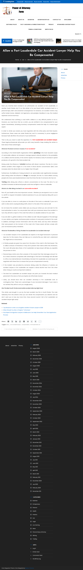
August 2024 (36, 393)
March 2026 (36, 352)
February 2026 (37, 355)
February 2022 (37, 435)
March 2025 (36, 380)
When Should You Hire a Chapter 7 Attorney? (16, 310)
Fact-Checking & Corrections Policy (32, 24)
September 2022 (37, 421)
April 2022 (35, 428)
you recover (29, 2)
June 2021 (35, 463)
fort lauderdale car (35, 324)
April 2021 (35, 470)
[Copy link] (40, 321)
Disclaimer (67, 19)
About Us (21, 19)
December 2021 (37, 442)
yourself (21, 2)
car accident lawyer (15, 324)
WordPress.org (37, 559)
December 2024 (37, 383)
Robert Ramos (17, 93)
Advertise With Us (43, 19)
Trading (35, 539)
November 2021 (37, 446)
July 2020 (35, 484)
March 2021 (36, 474)
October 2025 (36, 362)
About (12, 19)
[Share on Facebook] (8, 321)
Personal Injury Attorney (39, 532)
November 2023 (37, 404)
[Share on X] (12, 321)
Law (6, 90)
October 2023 (36, 407)
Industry (35, 514)
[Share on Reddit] (27, 321)
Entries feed (36, 552)
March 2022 (36, 432)
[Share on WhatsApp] (20, 321)
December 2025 (37, 359)
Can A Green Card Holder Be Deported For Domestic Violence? (16, 329)
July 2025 (35, 369)
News (34, 528)
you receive (38, 2)
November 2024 (37, 387)
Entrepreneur (36, 504)
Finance (35, 507)
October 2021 (36, 449)
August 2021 (36, 456)
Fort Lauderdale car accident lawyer (45, 140)
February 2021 (36, 477)
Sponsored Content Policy (66, 24)
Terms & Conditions (34, 29)
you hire (46, 2)
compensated (25, 324)
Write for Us (49, 29)
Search (77, 34)
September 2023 (37, 411)
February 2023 (37, 414)
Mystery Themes (29, 568)
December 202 (37, 491)
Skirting (35, 535)
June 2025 (35, 373)
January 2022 (36, 439)
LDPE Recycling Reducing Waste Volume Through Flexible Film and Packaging (41, 40)
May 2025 (35, 376)
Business (35, 500)
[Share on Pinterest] (23, 321)
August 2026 (36, 348)
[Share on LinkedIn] (16, 321)
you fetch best (56, 2)
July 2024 (35, 397)
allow (7, 324)
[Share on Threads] (35, 321)
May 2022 (35, 425)
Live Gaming (36, 525)
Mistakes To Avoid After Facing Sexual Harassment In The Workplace (45, 329)
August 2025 (36, 366)
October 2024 (37, 390)
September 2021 (37, 453)
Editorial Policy (11, 24)
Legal (34, 521)
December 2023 (37, 400)
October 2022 (36, 418)
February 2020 (37, 488)
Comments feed (37, 555)
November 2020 (37, 481)
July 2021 (35, 460)
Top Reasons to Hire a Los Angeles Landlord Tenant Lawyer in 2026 (70, 40)
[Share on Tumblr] (31, 321)
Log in (34, 548)
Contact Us (57, 19)
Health (34, 511)
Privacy (51, 24)
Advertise (31, 19)
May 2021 (35, 467)
